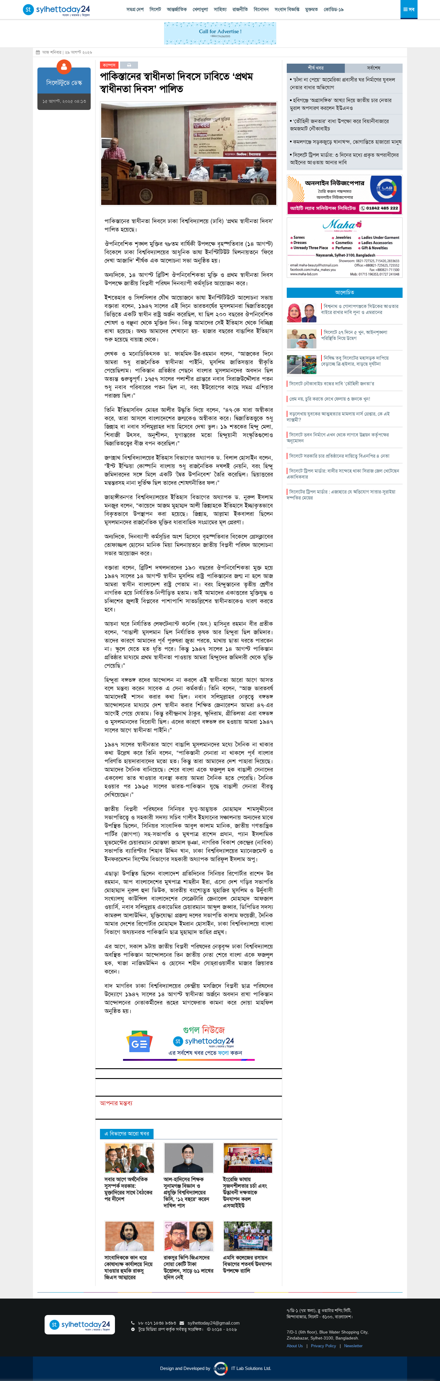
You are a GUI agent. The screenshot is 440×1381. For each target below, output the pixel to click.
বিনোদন (261, 9)
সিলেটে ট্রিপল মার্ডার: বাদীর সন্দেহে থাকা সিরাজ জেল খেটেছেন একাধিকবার (343, 474)
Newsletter (353, 1346)
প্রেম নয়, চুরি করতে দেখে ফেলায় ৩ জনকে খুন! (329, 399)
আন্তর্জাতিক (177, 9)
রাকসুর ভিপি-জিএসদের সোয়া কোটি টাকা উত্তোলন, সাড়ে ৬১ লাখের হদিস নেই (188, 1267)
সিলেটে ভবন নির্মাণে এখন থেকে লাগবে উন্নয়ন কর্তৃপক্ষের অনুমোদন (338, 438)
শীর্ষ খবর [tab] (316, 68)
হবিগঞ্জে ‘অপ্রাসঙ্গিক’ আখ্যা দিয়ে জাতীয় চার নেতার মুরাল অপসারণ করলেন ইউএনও (341, 104)
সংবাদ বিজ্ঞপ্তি (287, 9)
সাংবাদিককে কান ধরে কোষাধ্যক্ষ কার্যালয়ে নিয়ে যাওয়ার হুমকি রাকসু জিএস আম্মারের (128, 1267)
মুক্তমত (311, 9)
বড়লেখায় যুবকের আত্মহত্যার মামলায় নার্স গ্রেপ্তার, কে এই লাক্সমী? (338, 417)
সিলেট (155, 9)
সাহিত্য (220, 9)
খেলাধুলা (200, 9)
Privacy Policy (324, 1346)
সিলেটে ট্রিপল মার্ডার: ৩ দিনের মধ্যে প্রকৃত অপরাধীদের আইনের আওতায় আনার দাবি (344, 158)
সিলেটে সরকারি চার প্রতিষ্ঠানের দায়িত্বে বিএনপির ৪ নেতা (339, 456)
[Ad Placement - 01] (220, 33)
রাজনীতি (240, 9)
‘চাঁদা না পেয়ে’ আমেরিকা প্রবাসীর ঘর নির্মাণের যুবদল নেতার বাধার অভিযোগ (342, 83)
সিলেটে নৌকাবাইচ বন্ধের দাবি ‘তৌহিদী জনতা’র (331, 384)
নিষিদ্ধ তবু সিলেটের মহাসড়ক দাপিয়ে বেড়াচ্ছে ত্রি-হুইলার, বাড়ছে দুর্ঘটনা (355, 361)
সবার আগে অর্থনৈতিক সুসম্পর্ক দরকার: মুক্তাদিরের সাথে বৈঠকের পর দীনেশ (128, 1189)
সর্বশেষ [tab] (373, 68)
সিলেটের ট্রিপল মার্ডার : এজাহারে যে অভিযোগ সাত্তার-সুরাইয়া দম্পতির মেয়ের (341, 495)
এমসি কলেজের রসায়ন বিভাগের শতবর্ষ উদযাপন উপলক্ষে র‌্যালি (247, 1264)
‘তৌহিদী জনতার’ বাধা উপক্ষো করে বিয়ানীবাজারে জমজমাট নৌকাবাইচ (339, 125)
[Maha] (345, 247)
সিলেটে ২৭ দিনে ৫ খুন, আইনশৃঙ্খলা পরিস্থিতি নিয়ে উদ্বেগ (354, 335)
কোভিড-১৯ (334, 9)
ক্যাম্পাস (109, 65)
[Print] (129, 65)
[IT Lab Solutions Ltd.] (345, 194)
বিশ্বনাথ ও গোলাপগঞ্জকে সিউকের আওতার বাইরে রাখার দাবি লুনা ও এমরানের (359, 309)
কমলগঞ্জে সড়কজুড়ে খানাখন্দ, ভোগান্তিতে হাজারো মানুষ (346, 141)
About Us (295, 1346)
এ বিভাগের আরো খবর (126, 1133)
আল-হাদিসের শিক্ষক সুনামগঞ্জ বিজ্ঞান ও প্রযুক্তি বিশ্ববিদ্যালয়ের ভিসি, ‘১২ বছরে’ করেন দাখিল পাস (186, 1192)
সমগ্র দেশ (135, 9)
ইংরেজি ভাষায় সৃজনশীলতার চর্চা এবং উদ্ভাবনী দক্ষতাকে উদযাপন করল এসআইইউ (245, 1192)
